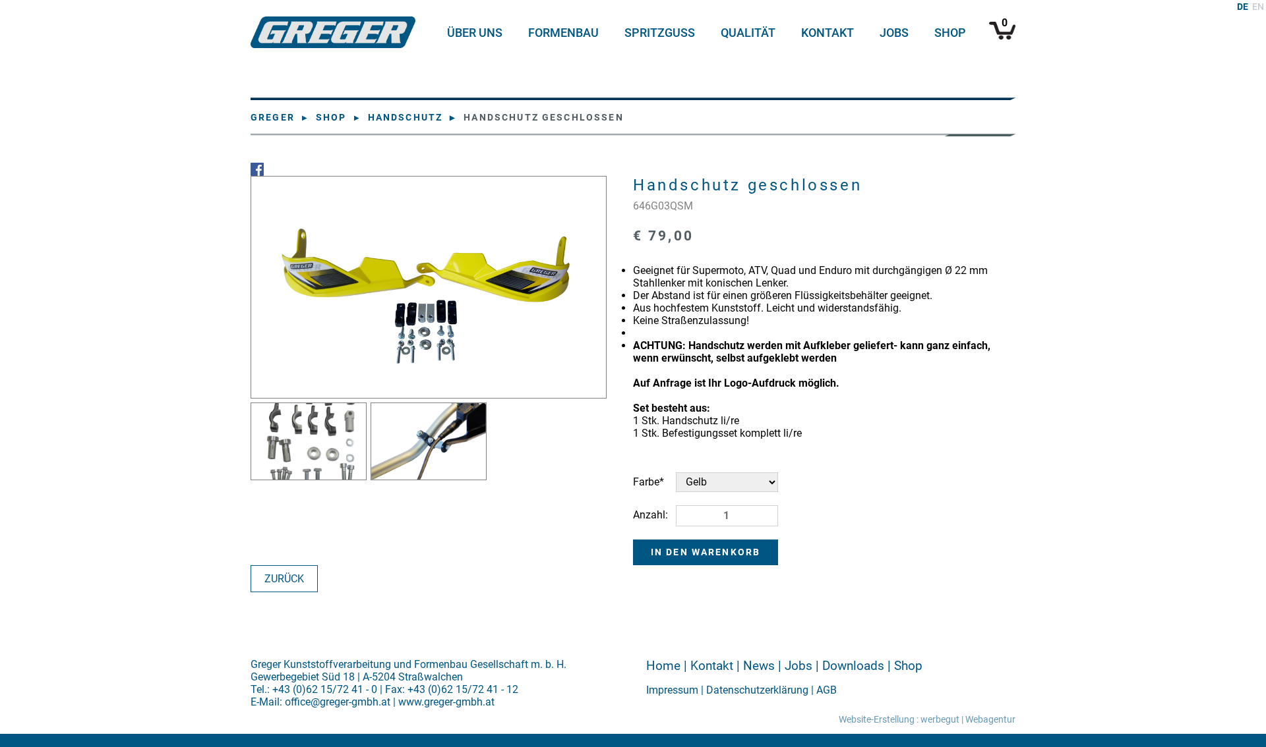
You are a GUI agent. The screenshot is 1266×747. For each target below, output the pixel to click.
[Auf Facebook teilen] (633, 169)
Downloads (853, 665)
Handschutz (405, 117)
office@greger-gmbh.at (337, 702)
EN (1258, 7)
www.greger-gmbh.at (446, 702)
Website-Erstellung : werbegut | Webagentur (927, 719)
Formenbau (563, 33)
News (759, 665)
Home (663, 665)
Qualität (748, 33)
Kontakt (827, 33)
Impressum (672, 690)
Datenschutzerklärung (757, 690)
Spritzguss (659, 33)
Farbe (654, 481)
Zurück (284, 578)
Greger (273, 117)
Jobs (894, 33)
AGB (826, 690)
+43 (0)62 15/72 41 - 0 (324, 689)
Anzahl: (650, 515)
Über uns (474, 33)
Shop (950, 33)
